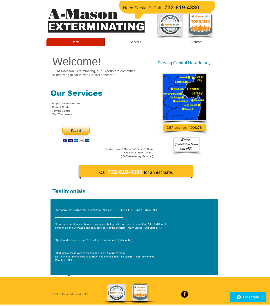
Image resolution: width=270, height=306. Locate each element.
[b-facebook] (184, 294)
